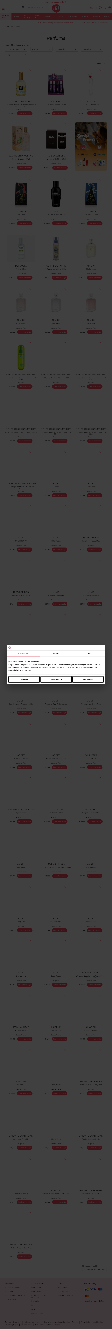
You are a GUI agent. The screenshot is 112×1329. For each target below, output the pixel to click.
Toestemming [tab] (23, 653)
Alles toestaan (88, 679)
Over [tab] (89, 653)
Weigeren (24, 679)
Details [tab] (56, 653)
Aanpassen (55, 679)
